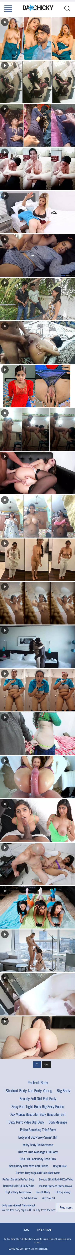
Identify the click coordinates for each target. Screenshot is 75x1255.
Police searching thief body (38, 1129)
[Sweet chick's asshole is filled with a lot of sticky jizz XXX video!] (37, 777)
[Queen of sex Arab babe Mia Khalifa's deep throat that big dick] (37, 864)
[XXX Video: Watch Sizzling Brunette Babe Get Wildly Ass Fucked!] (37, 473)
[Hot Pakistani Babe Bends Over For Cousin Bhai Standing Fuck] (37, 429)
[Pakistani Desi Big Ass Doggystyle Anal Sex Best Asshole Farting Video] (37, 342)
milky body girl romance (38, 1144)
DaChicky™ (38, 8)
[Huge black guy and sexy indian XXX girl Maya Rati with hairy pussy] (37, 646)
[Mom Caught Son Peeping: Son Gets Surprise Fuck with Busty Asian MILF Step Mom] (37, 994)
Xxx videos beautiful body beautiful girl (37, 1114)
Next (46, 1064)
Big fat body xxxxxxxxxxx (18, 1192)
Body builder (60, 1166)
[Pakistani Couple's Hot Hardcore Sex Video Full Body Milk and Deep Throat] (37, 299)
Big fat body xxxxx (29, 1198)
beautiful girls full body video (18, 1186)
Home (26, 1229)
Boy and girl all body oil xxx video (56, 1179)
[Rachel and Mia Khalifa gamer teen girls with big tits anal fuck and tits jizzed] (37, 907)
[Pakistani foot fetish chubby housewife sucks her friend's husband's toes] (37, 169)
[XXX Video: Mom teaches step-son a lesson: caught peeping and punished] (37, 212)
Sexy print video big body (26, 1122)
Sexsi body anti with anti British (28, 1166)
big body (63, 1090)
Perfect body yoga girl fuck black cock (37, 1173)
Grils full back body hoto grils (38, 1159)
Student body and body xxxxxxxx (55, 1186)
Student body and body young (29, 1090)
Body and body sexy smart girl (37, 1137)
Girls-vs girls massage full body (38, 1152)
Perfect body (38, 1082)
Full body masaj (62, 1192)
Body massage (58, 1122)
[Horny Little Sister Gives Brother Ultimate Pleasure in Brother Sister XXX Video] (37, 1037)
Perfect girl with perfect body (18, 1179)
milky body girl (48, 1198)
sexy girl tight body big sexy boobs (38, 1106)
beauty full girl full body (37, 1098)
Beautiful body (43, 1192)
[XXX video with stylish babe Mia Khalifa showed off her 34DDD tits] (37, 820)
